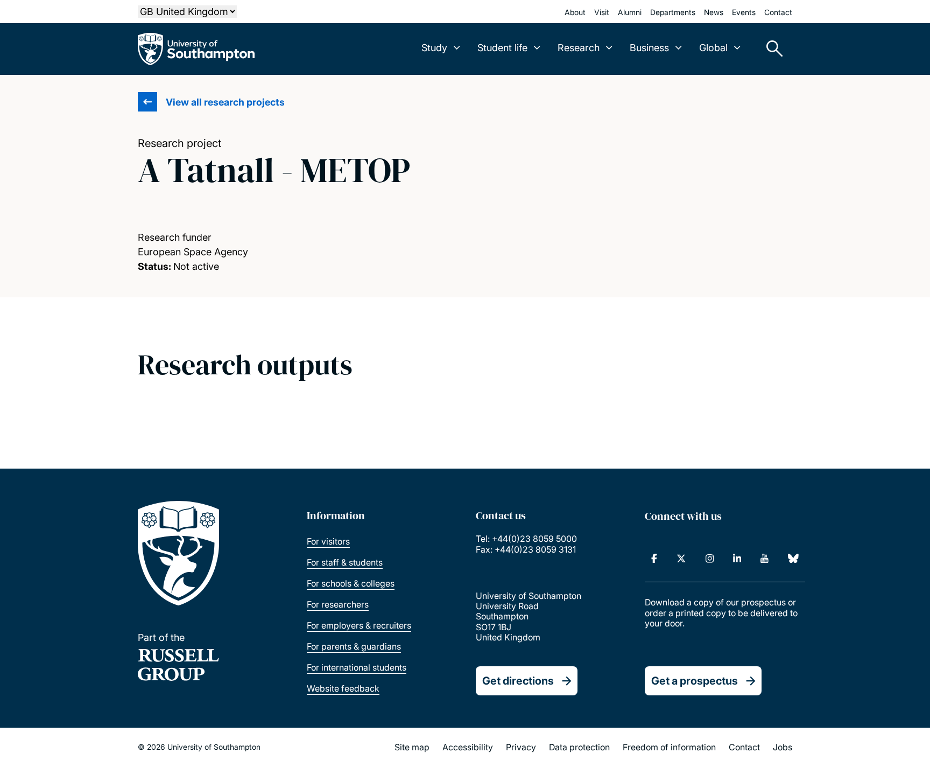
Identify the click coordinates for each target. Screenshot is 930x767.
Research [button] (579, 47)
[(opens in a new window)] (654, 558)
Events (744, 12)
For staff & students (345, 562)
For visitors (328, 541)
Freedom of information (669, 747)
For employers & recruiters (359, 625)
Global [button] (713, 47)
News (713, 12)
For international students (356, 667)
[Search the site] (770, 49)
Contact (778, 12)
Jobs (782, 747)
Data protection (579, 747)
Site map (411, 747)
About (575, 12)
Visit (601, 12)
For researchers (338, 604)
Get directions (518, 680)
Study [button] (434, 47)
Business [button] (649, 47)
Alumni (630, 12)
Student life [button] (502, 47)
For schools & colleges (350, 583)
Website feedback (343, 688)
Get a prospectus (694, 680)
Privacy (521, 747)
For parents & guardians (354, 646)
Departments (672, 12)
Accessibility (467, 747)
